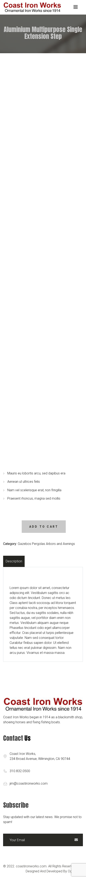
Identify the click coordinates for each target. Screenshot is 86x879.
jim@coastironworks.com (29, 783)
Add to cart (43, 526)
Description (14, 561)
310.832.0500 (20, 771)
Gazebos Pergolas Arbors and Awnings (46, 544)
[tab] (14, 561)
